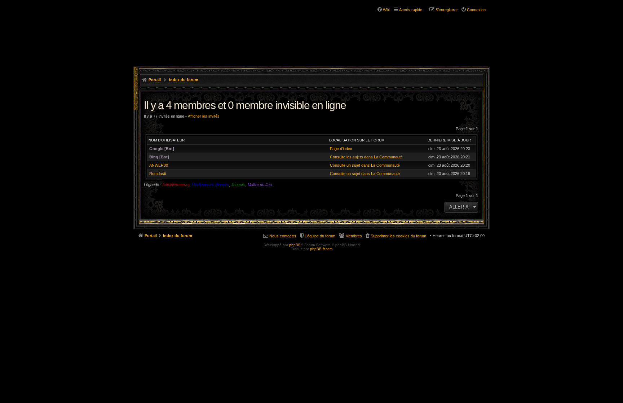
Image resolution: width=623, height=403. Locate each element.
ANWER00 (158, 165)
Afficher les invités (204, 116)
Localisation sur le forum (356, 140)
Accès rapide (410, 10)
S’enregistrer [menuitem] (447, 10)
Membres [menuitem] (353, 236)
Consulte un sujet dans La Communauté (365, 165)
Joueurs (238, 185)
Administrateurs (176, 185)
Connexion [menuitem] (476, 10)
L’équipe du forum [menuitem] (320, 236)
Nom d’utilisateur (167, 140)
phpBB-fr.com (321, 249)
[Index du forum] (177, 28)
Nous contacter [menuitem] (282, 236)
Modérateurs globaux (210, 185)
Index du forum (183, 80)
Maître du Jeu (260, 185)
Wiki (386, 10)
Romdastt (157, 173)
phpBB (295, 245)
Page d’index (341, 148)
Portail (155, 80)
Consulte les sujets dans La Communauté (366, 157)
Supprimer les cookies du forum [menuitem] (398, 236)
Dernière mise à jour (449, 140)
